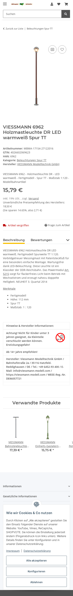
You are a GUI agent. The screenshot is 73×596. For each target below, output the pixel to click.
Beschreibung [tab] (14, 240)
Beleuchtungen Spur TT (31, 160)
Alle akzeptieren (36, 560)
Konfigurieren (36, 571)
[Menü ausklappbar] (5, 2)
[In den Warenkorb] (6, 40)
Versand (33, 198)
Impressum (13, 550)
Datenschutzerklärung (37, 550)
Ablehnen (36, 582)
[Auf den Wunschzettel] (62, 49)
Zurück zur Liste (14, 28)
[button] (51, 4)
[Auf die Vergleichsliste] (52, 49)
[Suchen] (65, 14)
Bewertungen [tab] (41, 240)
